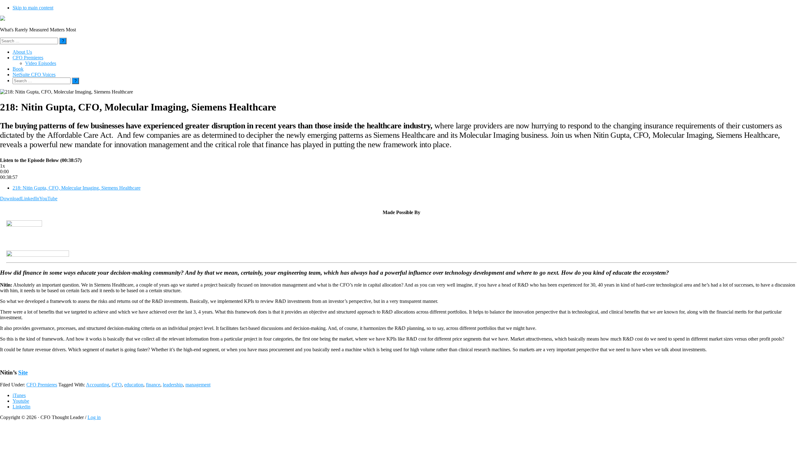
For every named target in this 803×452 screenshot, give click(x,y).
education (133, 384)
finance (153, 384)
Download (10, 198)
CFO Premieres (41, 384)
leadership (173, 384)
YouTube (48, 198)
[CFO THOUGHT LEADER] (2, 19)
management (197, 384)
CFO (117, 384)
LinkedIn (30, 198)
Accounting (97, 384)
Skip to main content (33, 7)
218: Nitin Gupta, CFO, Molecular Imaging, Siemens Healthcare (77, 188)
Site (23, 372)
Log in (94, 417)
